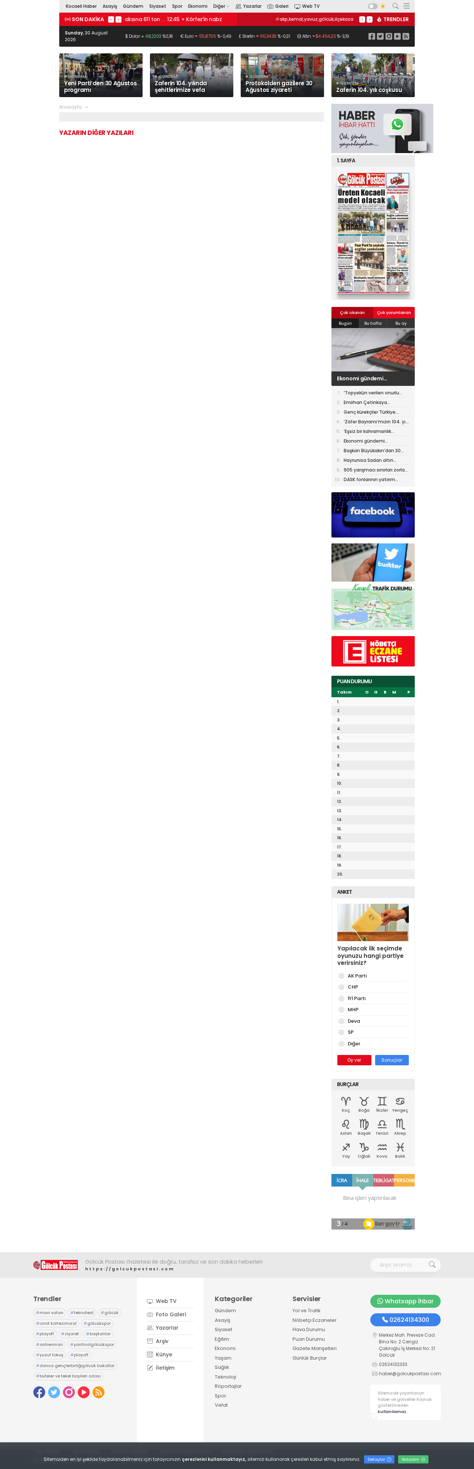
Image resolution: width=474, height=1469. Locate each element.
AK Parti (357, 975)
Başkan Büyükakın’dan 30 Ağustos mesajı (372, 451)
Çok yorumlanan (394, 312)
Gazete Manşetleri (315, 1348)
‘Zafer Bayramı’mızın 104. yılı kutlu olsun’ (376, 422)
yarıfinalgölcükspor (92, 1344)
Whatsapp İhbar (409, 1301)
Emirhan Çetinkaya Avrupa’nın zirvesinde (368, 403)
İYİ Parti (356, 998)
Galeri (281, 6)
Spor (177, 6)
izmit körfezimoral (56, 1323)
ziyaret (70, 1334)
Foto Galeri (170, 1314)
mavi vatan (49, 1313)
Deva (354, 1021)
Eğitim (222, 1339)
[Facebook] (371, 36)
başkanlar (98, 1334)
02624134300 (409, 1320)
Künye (163, 1354)
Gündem (133, 6)
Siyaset (157, 6)
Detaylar (377, 1459)
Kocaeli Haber (81, 6)
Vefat (221, 1405)
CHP (353, 986)
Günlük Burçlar (310, 1358)
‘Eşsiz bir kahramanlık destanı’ (367, 432)
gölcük (109, 1313)
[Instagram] (388, 36)
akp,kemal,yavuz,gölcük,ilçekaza (314, 19)
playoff (45, 1334)
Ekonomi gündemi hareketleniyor (360, 378)
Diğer (219, 6)
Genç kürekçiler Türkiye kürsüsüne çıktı (369, 413)
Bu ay (401, 323)
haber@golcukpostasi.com (410, 1373)
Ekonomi (197, 6)
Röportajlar (228, 1386)
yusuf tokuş (49, 1355)
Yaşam (223, 1358)
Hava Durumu (309, 1329)
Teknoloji (225, 1376)
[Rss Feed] (406, 36)
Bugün (345, 323)
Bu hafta (373, 323)
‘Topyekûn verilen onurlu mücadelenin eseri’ (371, 393)
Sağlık (222, 1367)
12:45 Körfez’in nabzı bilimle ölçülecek (175, 19)
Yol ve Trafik (307, 1310)
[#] (55, 1265)
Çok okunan (352, 312)
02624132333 (393, 1364)
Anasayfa (70, 107)
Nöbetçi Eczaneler (315, 1320)
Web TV (311, 6)
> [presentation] (118, 19)
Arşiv (161, 1341)
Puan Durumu (309, 1339)
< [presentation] (111, 19)
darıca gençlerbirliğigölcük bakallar (75, 1366)
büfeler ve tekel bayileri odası (68, 1376)
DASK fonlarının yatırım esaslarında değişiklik (369, 480)
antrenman (49, 1344)
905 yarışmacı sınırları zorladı (376, 470)
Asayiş (110, 6)
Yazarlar (252, 6)
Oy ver (354, 1060)
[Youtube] (397, 36)
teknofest (82, 1313)
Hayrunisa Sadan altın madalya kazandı (368, 461)
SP (351, 1032)
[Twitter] (380, 36)
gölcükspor (97, 1323)
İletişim (164, 1368)
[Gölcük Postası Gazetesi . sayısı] (373, 233)
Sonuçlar (391, 1060)
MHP (353, 1009)
